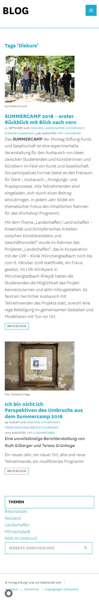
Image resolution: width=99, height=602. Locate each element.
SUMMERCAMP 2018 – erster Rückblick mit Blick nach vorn (40, 119)
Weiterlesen (16, 326)
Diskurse (37, 128)
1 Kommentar (72, 133)
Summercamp (75, 128)
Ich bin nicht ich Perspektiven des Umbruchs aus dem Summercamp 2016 (44, 410)
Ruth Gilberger (46, 427)
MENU (91, 10)
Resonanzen (16, 511)
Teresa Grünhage (17, 427)
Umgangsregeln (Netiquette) (61, 589)
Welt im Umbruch (21, 538)
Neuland (13, 518)
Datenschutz (31, 589)
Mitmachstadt (17, 531)
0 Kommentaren (44, 432)
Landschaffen (55, 128)
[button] (8, 593)
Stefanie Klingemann (19, 133)
